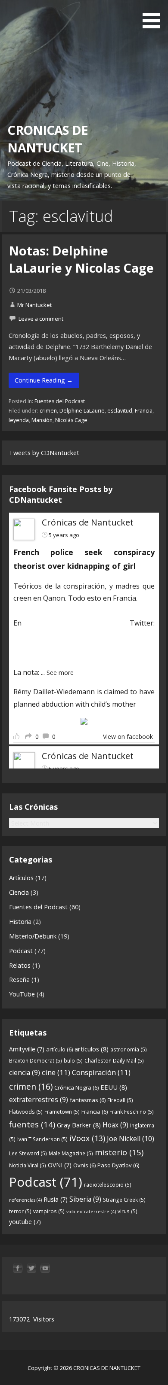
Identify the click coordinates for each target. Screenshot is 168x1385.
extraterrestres (38, 1099)
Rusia (56, 1199)
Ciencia (19, 892)
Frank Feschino (131, 1111)
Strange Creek (124, 1199)
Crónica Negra (76, 1087)
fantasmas (88, 1100)
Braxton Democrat (35, 1060)
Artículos (21, 878)
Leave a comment (41, 318)
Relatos (20, 965)
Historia (20, 921)
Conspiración (101, 1072)
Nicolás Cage (71, 420)
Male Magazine (71, 1153)
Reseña (19, 979)
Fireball (120, 1100)
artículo (59, 1049)
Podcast (21, 951)
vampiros (49, 1211)
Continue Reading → (44, 380)
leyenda (19, 420)
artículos (92, 1049)
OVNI (60, 1165)
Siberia (85, 1199)
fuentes (32, 1124)
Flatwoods (26, 1111)
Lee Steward (28, 1153)
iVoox (87, 1138)
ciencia (24, 1072)
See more (60, 672)
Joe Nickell (130, 1138)
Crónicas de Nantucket (88, 522)
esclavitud (119, 410)
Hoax (115, 1125)
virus (127, 1211)
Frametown (62, 1111)
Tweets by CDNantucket (44, 453)
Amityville (26, 1049)
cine (56, 1072)
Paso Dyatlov (118, 1165)
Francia (143, 410)
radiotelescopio (107, 1184)
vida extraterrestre (91, 1212)
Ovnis (84, 1165)
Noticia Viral (27, 1165)
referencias (25, 1200)
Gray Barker (79, 1125)
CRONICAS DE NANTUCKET (47, 138)
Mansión (42, 420)
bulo (73, 1060)
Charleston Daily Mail (114, 1060)
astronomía (128, 1049)
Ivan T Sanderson (42, 1139)
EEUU (113, 1087)
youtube (25, 1222)
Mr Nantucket (34, 305)
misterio (119, 1152)
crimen (48, 410)
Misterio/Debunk (32, 936)
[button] (154, 15)
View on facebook (128, 736)
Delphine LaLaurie (82, 410)
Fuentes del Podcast (59, 401)
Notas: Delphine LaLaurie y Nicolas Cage (81, 259)
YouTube (22, 994)
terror (20, 1211)
